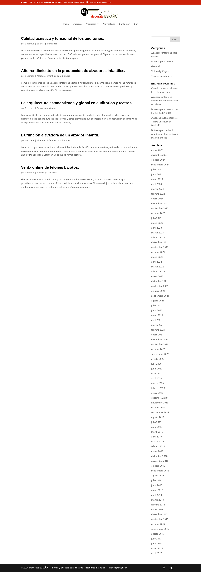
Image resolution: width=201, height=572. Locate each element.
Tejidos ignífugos (159, 71)
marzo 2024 (157, 188)
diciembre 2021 (159, 281)
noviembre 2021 (159, 286)
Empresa (77, 24)
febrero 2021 (158, 329)
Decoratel (29, 43)
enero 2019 (157, 451)
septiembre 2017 (160, 528)
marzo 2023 (157, 232)
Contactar (124, 24)
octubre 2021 (158, 290)
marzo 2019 (157, 441)
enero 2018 (157, 509)
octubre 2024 (158, 159)
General (155, 66)
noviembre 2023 (159, 208)
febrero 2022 (158, 271)
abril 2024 (156, 184)
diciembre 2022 (159, 242)
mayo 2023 (157, 222)
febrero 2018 (158, 504)
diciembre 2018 (159, 456)
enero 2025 (157, 150)
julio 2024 (156, 169)
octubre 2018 (158, 465)
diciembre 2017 (159, 514)
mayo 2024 (157, 179)
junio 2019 (156, 426)
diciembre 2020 (159, 339)
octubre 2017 (158, 524)
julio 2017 (156, 538)
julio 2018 (156, 480)
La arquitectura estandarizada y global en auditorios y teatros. (77, 103)
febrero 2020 (158, 388)
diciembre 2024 (159, 154)
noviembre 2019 (159, 402)
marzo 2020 (157, 383)
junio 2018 (156, 485)
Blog (135, 24)
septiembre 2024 (160, 164)
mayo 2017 (157, 548)
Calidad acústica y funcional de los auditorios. (62, 38)
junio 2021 (156, 310)
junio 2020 (156, 368)
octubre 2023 (158, 213)
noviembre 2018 (159, 460)
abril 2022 (156, 261)
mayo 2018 (157, 490)
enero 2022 (157, 276)
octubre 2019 (158, 407)
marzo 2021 (157, 324)
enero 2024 (157, 198)
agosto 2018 (157, 475)
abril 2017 (156, 553)
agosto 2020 (157, 358)
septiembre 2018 (160, 470)
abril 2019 (156, 436)
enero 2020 (157, 392)
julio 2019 (156, 422)
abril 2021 (156, 320)
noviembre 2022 (159, 247)
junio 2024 (156, 174)
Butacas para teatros (47, 43)
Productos (90, 24)
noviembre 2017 (159, 519)
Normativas (109, 24)
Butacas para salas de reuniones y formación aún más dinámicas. (165, 134)
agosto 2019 (157, 417)
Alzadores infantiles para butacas (53, 75)
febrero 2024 (158, 193)
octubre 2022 (158, 252)
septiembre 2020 (160, 354)
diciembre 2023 (159, 203)
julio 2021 (156, 305)
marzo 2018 (157, 499)
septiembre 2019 (160, 412)
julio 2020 (156, 363)
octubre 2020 (158, 349)
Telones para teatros (47, 172)
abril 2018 (156, 494)
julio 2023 (156, 218)
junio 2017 (156, 543)
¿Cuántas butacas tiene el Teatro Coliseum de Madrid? (164, 121)
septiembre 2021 (160, 295)
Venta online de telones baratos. (50, 167)
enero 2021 (157, 334)
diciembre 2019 (159, 397)
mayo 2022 (157, 256)
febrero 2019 (158, 446)
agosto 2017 (157, 533)
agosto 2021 (157, 300)
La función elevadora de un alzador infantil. (60, 135)
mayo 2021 (157, 315)
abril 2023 (156, 227)
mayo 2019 (157, 431)
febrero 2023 (158, 237)
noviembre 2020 (159, 344)
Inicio (66, 24)
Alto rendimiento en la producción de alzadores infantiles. (73, 70)
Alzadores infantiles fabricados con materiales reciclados (164, 100)
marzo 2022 (157, 266)
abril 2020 (156, 378)
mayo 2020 (157, 373)
